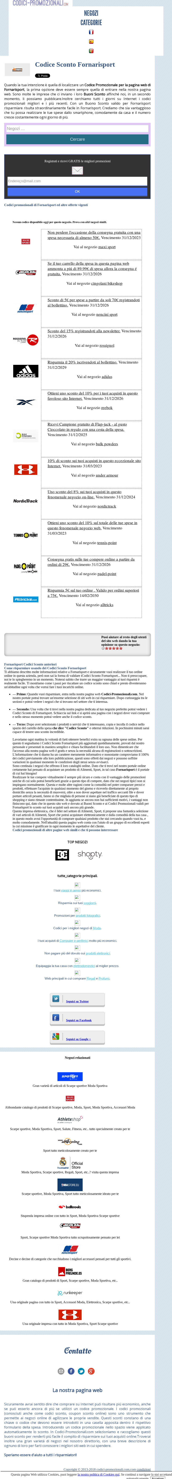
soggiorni (89, 903)
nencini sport (106, 314)
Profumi (104, 978)
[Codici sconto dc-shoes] (62, 860)
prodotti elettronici (98, 953)
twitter (82, 1371)
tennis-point (107, 542)
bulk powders (107, 443)
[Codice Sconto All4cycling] (70, 1147)
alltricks (106, 604)
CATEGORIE (91, 22)
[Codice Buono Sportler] (70, 1082)
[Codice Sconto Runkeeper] (70, 1298)
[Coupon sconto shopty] (90, 860)
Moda (97, 928)
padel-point (107, 573)
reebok (107, 407)
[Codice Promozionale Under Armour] (70, 1320)
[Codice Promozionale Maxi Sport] (70, 1103)
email (62, 1371)
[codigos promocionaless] (91, 41)
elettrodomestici (84, 966)
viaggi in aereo (71, 890)
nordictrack (107, 506)
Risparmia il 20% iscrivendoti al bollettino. (82, 362)
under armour (107, 475)
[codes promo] (91, 32)
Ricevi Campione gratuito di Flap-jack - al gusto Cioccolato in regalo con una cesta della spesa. (87, 426)
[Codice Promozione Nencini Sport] (70, 1255)
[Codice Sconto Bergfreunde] (70, 1277)
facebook (72, 1371)
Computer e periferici (74, 940)
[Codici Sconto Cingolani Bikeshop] (70, 1233)
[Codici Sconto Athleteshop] (70, 1125)
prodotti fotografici (88, 915)
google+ (92, 1371)
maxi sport (107, 246)
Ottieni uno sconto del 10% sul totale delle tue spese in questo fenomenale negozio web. (92, 525)
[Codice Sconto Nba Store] (70, 1190)
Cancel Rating (103, 648)
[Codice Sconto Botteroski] (70, 1212)
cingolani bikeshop (106, 283)
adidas (107, 376)
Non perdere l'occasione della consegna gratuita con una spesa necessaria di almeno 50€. (94, 235)
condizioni (144, 1469)
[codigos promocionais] (91, 51)
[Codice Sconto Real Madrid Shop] (70, 1168)
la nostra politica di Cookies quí (98, 1474)
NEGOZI (91, 13)
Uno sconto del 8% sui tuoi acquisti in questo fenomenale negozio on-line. (84, 494)
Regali (91, 978)
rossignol (107, 345)
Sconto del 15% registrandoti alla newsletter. (84, 330)
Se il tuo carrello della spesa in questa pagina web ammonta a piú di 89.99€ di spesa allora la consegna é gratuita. (92, 268)
